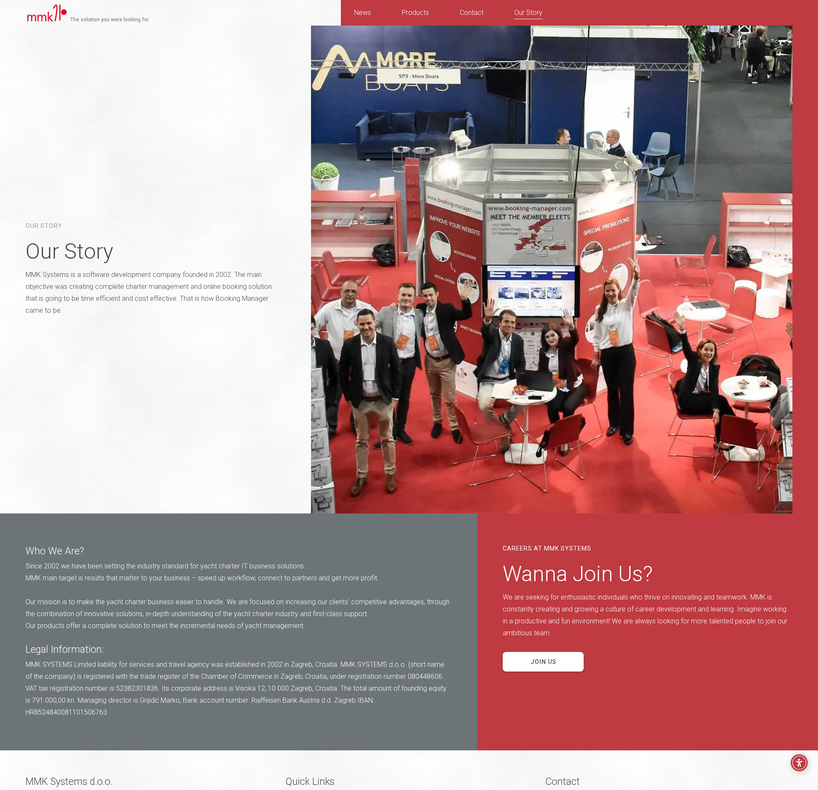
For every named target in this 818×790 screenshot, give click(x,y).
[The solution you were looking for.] (37, 12)
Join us (543, 661)
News (362, 13)
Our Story (528, 13)
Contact (472, 13)
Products (415, 13)
